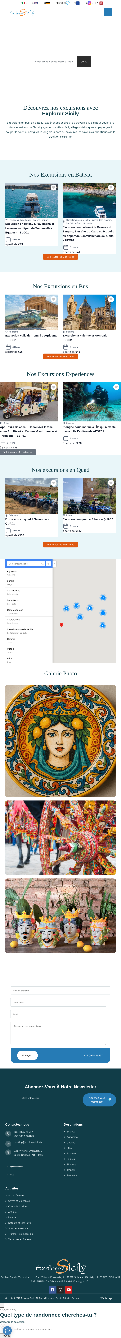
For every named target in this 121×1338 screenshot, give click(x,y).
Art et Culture (16, 1195)
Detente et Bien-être (19, 1222)
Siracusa (71, 1164)
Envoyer (26, 1055)
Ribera (69, 515)
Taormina (72, 1175)
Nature (12, 1217)
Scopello (87, 223)
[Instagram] (60, 1290)
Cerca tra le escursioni (12, 1321)
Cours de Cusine (17, 1206)
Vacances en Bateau (19, 1239)
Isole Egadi (25, 220)
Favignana (14, 220)
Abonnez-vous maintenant (97, 1099)
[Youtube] (68, 1290)
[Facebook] (52, 1290)
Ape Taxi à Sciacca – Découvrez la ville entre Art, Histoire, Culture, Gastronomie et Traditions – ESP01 (28, 431)
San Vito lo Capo (74, 223)
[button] (61, 625)
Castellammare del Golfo (78, 220)
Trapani (44, 220)
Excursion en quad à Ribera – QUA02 (88, 519)
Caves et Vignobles (19, 1200)
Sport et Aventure (18, 1228)
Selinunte (13, 515)
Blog (12, 1175)
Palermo (70, 331)
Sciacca (7, 423)
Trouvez (5, 1335)
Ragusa (71, 1158)
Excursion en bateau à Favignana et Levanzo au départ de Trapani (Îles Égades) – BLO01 (29, 228)
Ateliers (12, 1211)
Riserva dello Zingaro (101, 220)
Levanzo (36, 220)
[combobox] (53, 61)
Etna (69, 1147)
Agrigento (13, 331)
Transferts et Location (20, 1233)
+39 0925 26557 (93, 1055)
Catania (71, 1142)
